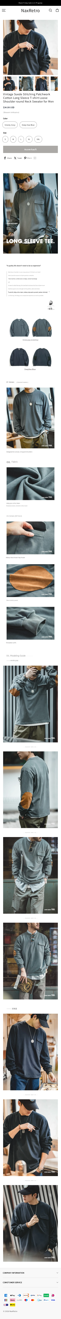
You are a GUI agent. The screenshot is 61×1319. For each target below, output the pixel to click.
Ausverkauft (30, 149)
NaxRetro (30, 10)
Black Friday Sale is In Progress (30, 3)
